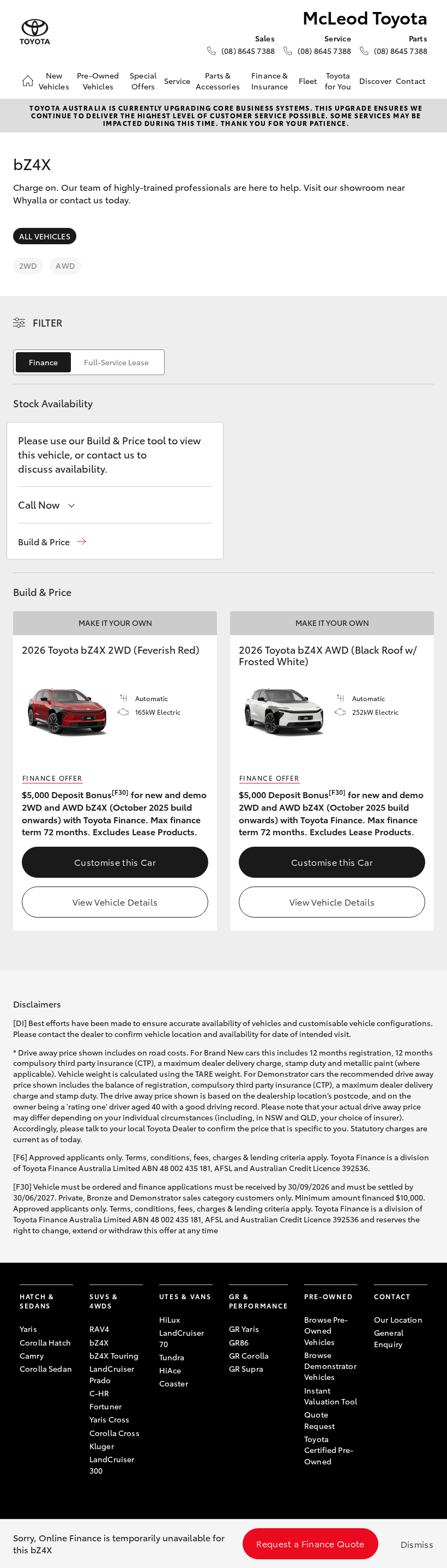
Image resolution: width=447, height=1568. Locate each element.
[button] (52, 541)
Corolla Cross (114, 1432)
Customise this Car (115, 861)
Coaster (173, 1383)
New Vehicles (54, 81)
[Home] (28, 81)
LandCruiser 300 (112, 1464)
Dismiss (417, 1543)
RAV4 (99, 1328)
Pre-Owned (328, 1296)
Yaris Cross (109, 1419)
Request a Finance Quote (310, 1543)
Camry (32, 1355)
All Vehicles (44, 236)
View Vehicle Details (115, 901)
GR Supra (246, 1368)
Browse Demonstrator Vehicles (330, 1366)
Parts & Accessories (218, 81)
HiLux (169, 1319)
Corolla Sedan (46, 1368)
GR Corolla (249, 1355)
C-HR (99, 1393)
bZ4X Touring (114, 1355)
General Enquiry (388, 1338)
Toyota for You (338, 81)
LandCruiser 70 (181, 1338)
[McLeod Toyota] (35, 32)
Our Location (398, 1319)
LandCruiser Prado (112, 1374)
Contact (410, 80)
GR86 (239, 1342)
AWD (65, 265)
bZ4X (99, 1342)
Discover (375, 80)
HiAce (170, 1370)
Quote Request (319, 1420)
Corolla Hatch (45, 1342)
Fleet (308, 80)
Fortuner (105, 1406)
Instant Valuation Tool (330, 1396)
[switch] (89, 362)
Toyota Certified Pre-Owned (328, 1450)
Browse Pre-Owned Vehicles (326, 1330)
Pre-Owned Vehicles (98, 81)
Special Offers (143, 81)
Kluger (101, 1445)
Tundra (172, 1357)
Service (177, 80)
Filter (48, 322)
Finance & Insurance (269, 81)
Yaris (28, 1328)
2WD (28, 265)
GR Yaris (244, 1328)
